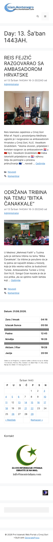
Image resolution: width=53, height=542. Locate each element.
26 (13, 414)
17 (45, 402)
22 (32, 408)
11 (6, 402)
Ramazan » (37, 420)
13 (19, 402)
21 (25, 408)
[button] (37, 16)
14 (25, 402)
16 (38, 402)
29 (32, 414)
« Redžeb (10, 420)
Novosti (12, 172)
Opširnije (40, 163)
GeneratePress (32, 537)
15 (32, 402)
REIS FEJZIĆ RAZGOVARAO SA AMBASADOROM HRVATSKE (24, 66)
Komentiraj (13, 176)
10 (45, 396)
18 (6, 408)
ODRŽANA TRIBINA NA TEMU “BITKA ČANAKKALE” (25, 198)
